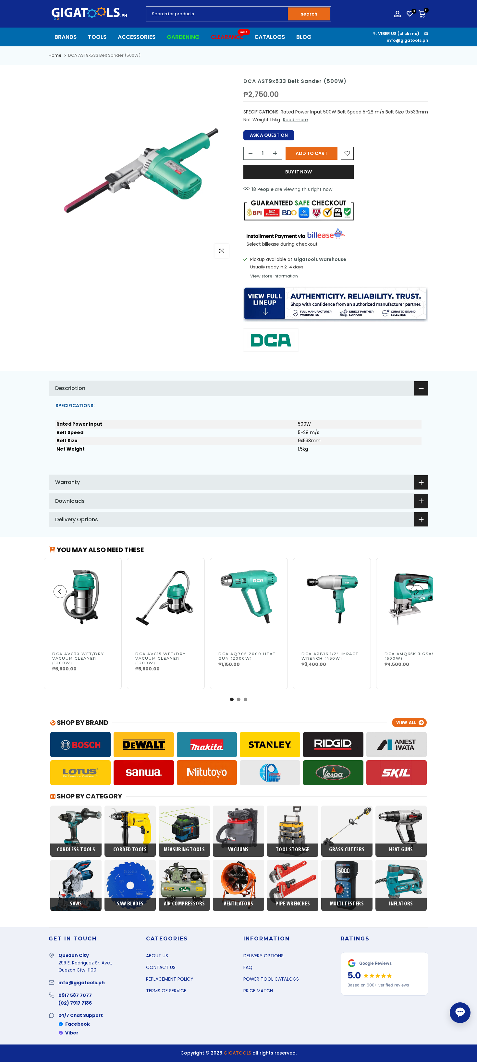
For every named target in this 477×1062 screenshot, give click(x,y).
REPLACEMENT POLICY (169, 979)
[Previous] (60, 591)
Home (55, 55)
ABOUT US (157, 955)
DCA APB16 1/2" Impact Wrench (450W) (330, 656)
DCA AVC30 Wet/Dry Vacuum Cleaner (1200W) (78, 658)
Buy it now (298, 172)
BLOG (304, 37)
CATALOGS (269, 37)
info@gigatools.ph (407, 40)
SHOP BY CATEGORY (88, 796)
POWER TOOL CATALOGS (271, 979)
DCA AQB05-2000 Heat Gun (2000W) (247, 656)
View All (406, 722)
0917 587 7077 (75, 995)
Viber (72, 1033)
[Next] (416, 591)
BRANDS (66, 37)
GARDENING (183, 37)
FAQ (247, 967)
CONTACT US (161, 967)
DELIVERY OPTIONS (263, 955)
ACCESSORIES (136, 37)
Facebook (77, 1024)
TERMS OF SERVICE (166, 990)
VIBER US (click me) (398, 33)
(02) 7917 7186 (75, 1003)
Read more (295, 120)
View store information (274, 276)
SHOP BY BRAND (81, 722)
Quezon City (73, 955)
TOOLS (97, 37)
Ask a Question (269, 135)
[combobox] (217, 13)
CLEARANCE (229, 37)
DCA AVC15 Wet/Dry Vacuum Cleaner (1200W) (160, 658)
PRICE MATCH (258, 990)
